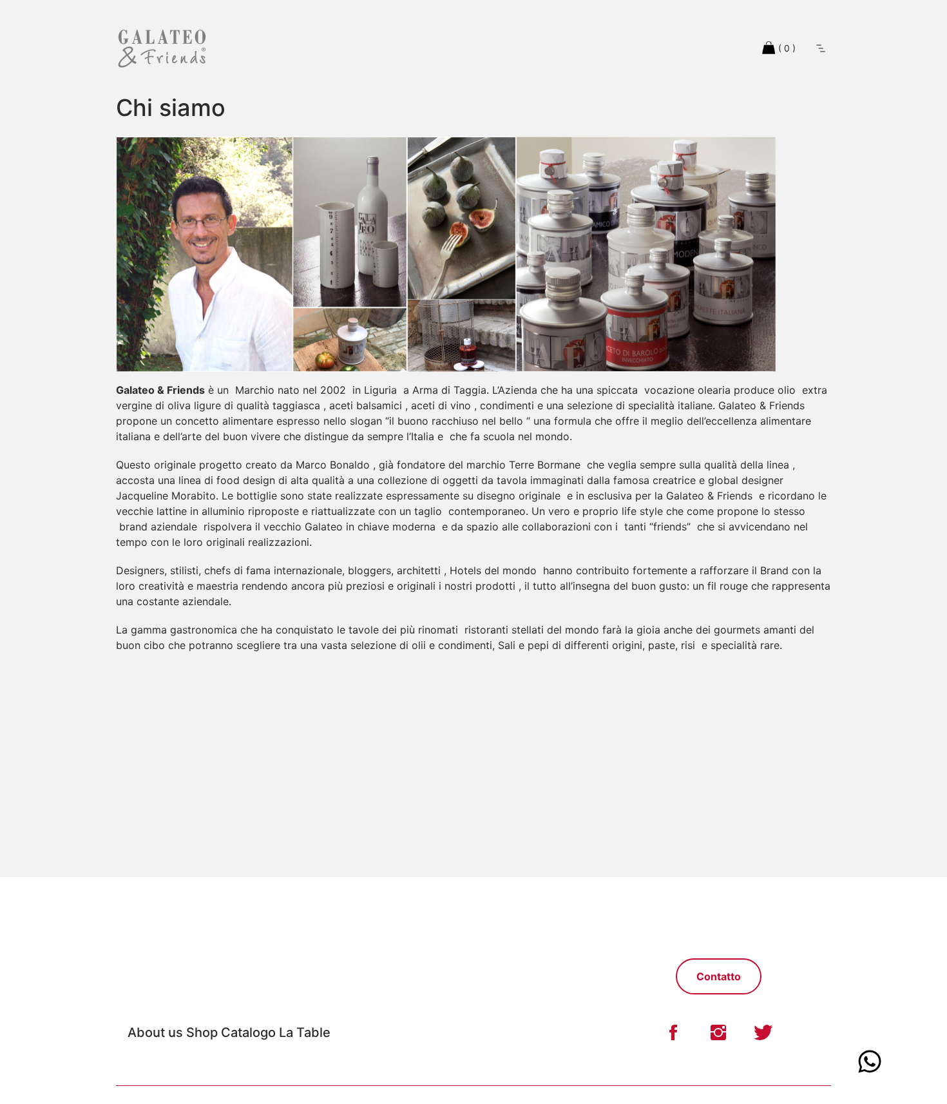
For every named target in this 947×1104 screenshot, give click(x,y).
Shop (202, 1032)
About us (155, 1032)
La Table (304, 1032)
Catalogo (250, 1032)
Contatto (718, 976)
